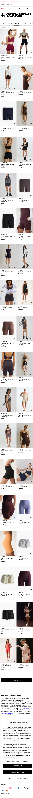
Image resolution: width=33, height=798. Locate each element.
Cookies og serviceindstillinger (18, 778)
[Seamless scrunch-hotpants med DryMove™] (8, 41)
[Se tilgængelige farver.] (2, 204)
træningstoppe (26, 708)
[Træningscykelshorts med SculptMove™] (8, 185)
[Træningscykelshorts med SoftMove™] (24, 41)
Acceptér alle (18, 766)
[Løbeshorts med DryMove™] (8, 614)
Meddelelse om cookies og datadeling (17, 761)
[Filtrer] (31, 27)
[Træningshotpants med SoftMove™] (24, 149)
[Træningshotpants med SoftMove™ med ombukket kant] (24, 364)
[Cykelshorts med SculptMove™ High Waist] (8, 256)
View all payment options (7, 793)
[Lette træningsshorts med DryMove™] (8, 579)
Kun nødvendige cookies (18, 772)
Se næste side (16, 680)
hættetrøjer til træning (7, 713)
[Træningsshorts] (24, 543)
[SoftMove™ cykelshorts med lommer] (8, 77)
